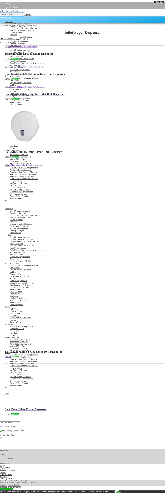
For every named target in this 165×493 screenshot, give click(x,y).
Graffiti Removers (16, 33)
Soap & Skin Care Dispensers (21, 163)
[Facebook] (146, 15)
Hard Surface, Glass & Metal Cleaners (24, 28)
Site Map (3, 477)
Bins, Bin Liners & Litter (19, 100)
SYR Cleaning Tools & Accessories (23, 361)
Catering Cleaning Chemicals (21, 37)
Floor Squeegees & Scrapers (20, 98)
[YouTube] (163, 15)
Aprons (12, 148)
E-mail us (9, 459)
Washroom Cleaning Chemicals (22, 30)
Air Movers (14, 72)
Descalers (13, 35)
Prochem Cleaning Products (20, 357)
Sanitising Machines (17, 65)
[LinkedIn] (158, 15)
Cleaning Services (7, 478)
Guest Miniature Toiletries (19, 161)
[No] (120, 492)
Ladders (13, 85)
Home (2, 25)
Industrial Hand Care (18, 159)
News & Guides (12, 7)
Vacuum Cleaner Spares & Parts (22, 59)
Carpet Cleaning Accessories (21, 83)
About (8, 9)
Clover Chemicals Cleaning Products (24, 355)
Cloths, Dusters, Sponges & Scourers (24, 78)
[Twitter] (150, 15)
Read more (15, 59)
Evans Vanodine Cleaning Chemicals (24, 359)
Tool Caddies (15, 80)
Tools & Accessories (12, 76)
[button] (6, 17)
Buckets (13, 91)
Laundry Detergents (17, 43)
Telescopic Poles (16, 104)
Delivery (3, 469)
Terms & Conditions (7, 471)
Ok (117, 492)
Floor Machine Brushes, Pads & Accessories (26, 63)
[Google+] (154, 15)
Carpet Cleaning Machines (20, 50)
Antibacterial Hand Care (19, 155)
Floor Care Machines (18, 61)
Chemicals (9, 22)
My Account (10, 5)
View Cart (3, 487)
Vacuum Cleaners (16, 56)
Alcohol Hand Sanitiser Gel (20, 157)
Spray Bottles (15, 102)
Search (27, 14)
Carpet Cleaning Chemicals (20, 24)
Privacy (3, 473)
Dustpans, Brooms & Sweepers (22, 96)
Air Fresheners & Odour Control (22, 41)
